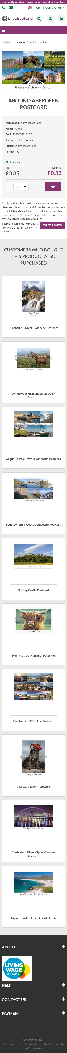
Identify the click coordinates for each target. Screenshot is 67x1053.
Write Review (52, 225)
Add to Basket (53, 186)
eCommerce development (19, 1044)
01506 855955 (4, 7)
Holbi (44, 1044)
